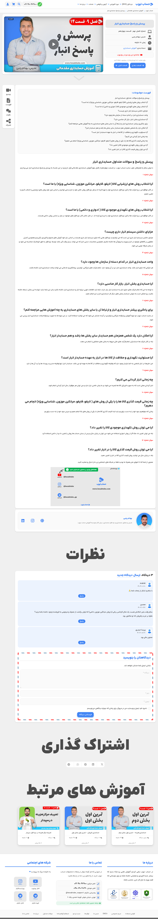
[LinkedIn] (23, 520)
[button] (120, 4)
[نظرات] (8, 110)
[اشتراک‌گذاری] (100, 764)
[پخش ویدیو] (53, 44)
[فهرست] (8, 100)
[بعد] (18, 826)
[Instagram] (32, 520)
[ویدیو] (8, 90)
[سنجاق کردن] (85, 764)
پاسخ (82, 596)
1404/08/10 (142, 586)
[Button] (19, 4)
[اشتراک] (8, 121)
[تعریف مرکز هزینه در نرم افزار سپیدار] (38, 818)
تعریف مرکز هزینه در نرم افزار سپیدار (38, 833)
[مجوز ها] (130, 894)
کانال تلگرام (20, 903)
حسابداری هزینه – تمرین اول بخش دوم (132, 833)
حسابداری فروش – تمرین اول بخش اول (85, 833)
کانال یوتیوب (35, 889)
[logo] (144, 4)
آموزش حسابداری (129, 48)
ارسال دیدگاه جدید (128, 575)
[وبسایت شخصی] (42, 520)
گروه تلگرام (35, 903)
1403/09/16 (142, 607)
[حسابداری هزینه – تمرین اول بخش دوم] (132, 818)
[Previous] (152, 826)
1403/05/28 (141, 633)
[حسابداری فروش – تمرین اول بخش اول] (85, 818)
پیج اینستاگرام (20, 889)
